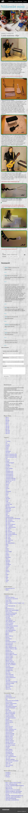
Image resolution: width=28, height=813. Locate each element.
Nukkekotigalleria (9, 658)
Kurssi (7, 495)
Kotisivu (13, 361)
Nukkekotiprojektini (9, 737)
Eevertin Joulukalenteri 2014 (11, 457)
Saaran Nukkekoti (9, 668)
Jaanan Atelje (8, 618)
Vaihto (7, 568)
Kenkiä (7, 487)
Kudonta (7, 492)
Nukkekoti (7, 515)
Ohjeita (7, 544)
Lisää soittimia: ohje (10, 35)
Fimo (6, 458)
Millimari (7, 634)
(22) (7, 420)
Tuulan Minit (8, 684)
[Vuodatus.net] (6, 809)
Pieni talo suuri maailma (10, 745)
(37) (7, 429)
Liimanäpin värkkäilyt (10, 627)
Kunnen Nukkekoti (9, 624)
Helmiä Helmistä (9, 787)
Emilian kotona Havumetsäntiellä (12, 610)
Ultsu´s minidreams (9, 765)
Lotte (6, 316)
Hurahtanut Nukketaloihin (10, 614)
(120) (8, 430)
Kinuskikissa (8, 772)
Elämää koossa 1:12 (10, 608)
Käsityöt (7, 497)
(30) (7, 427)
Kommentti (4, 366)
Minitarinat (8, 640)
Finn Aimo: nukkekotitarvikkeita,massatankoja (15, 785)
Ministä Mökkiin (9, 638)
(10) (7, 426)
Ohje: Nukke (8, 530)
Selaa (16, 1)
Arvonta (7, 448)
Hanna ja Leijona (9, 611)
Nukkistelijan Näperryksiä (10, 663)
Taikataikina (8, 561)
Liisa (6, 275)
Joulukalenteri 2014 (9, 475)
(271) (8, 433)
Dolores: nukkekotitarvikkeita (11, 784)
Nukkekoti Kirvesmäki (10, 653)
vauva (7, 581)
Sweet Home (8, 673)
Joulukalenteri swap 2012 (10, 479)
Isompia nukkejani (9, 468)
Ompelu (7, 545)
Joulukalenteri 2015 (9, 477)
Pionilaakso (8, 776)
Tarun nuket (8, 757)
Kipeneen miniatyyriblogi (10, 713)
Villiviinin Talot (8, 689)
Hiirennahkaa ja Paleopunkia (11, 613)
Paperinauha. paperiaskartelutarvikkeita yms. (14, 795)
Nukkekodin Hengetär (10, 730)
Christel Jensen (9, 601)
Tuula (6, 332)
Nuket (7, 514)
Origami (7, 548)
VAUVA (7, 567)
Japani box (8, 469)
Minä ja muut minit (9, 643)
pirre (6, 307)
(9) (7, 421)
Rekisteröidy (20, 1)
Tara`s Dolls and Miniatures (11, 756)
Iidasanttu (7, 709)
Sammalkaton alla (9, 670)
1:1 (6, 439)
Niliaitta (7, 589)
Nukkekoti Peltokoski (10, 735)
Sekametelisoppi (9, 752)
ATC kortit (7, 444)
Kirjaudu (25, 1)
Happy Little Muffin (9, 704)
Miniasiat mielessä (9, 722)
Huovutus (7, 467)
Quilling (7, 553)
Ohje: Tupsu (8, 537)
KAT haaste (8, 482)
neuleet (7, 577)
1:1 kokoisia (8, 441)
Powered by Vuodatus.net (21, 811)
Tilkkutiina (7, 324)
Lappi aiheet (8, 498)
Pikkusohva (8, 666)
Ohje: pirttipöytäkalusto (10, 543)
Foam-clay (8, 459)
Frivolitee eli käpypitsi (10, 462)
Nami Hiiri (7, 775)
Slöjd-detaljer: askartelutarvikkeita (12, 799)
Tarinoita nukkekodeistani (10, 677)
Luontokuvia (8, 502)
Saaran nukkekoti (9, 749)
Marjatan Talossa (9, 720)
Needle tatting (8, 510)
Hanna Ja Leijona (9, 702)
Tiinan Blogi (8, 680)
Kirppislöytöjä (8, 491)
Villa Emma (8, 687)
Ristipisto (7, 554)
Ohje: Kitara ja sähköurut (12, 256)
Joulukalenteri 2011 (9, 471)
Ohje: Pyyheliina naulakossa (11, 534)
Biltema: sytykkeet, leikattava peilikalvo (13, 782)
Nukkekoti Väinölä (9, 657)
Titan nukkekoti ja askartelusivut (12, 760)
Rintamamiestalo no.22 (10, 588)
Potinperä (7, 747)
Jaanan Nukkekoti (9, 620)
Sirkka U (6, 267)
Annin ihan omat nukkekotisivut (12, 598)
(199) (8, 432)
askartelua (8, 571)
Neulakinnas (8, 511)
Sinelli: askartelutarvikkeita (11, 798)
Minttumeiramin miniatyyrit (11, 641)
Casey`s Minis (8, 694)
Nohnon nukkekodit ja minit (11, 729)
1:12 (6, 442)
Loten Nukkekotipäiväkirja (11, 630)
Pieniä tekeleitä (9, 551)
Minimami (7, 637)
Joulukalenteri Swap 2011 (10, 478)
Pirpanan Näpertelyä (9, 667)
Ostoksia (7, 550)
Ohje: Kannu (8, 522)
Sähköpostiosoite (9, 357)
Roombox (7, 555)
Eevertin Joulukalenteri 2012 (11, 454)
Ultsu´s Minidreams (9, 686)
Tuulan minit (8, 763)
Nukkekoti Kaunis (9, 651)
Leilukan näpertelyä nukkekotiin (12, 625)
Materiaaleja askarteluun (10, 507)
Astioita (7, 449)
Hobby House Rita (9, 788)
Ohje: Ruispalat (9, 535)
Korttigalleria (8, 773)
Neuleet (7, 512)
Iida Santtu (8, 617)
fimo (6, 573)
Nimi (4, 353)
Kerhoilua (7, 488)
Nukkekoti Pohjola (9, 656)
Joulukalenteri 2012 (9, 472)
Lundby (7, 501)
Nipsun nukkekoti (9, 646)
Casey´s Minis (8, 600)
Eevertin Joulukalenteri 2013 (11, 455)
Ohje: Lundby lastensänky (11, 527)
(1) (7, 417)
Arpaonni (7, 447)
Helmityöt (7, 464)
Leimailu (7, 500)
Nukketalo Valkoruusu (10, 661)
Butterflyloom (8, 451)
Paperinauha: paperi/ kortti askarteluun (13, 797)
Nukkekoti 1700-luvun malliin (11, 648)
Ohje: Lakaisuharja (9, 525)
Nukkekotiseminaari (9, 517)
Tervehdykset (8, 564)
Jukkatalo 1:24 (8, 481)
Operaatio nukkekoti (9, 742)
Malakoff (7, 633)
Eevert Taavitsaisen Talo (10, 605)
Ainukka (7, 595)
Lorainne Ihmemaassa (10, 628)
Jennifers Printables (9, 623)
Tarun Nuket (8, 678)
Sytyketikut (8, 560)
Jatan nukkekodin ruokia (10, 621)
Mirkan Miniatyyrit (9, 644)
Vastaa (5, 272)
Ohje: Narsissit (8, 528)
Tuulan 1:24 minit (9, 762)
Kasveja (7, 485)
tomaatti (7, 580)
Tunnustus (8, 565)
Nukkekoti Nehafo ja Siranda (11, 654)
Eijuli (6, 607)
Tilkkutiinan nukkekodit (10, 759)
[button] (13, 1)
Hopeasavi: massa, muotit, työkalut (13, 789)
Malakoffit (7, 719)
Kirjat (7, 490)
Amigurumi (8, 445)
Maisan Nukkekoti (9, 631)
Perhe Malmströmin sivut (10, 743)
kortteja (7, 574)
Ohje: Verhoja (8, 538)
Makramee (8, 505)
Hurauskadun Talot (9, 615)
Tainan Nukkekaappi (9, 674)
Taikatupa (7, 563)
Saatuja (7, 558)
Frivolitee (7, 461)
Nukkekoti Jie (8, 650)
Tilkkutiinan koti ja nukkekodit (11, 681)
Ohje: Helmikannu (9, 520)
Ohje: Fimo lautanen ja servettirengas (13, 518)
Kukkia (7, 494)
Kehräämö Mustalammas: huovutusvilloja (14, 791)
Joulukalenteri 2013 (9, 474)
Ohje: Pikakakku (9, 531)
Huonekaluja (8, 465)
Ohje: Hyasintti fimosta (10, 521)
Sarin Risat (8, 671)
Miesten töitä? (8, 508)
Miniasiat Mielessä (9, 636)
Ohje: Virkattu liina (9, 540)
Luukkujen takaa (9, 504)
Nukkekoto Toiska (9, 660)
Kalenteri (7, 484)
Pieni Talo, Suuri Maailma (11, 664)
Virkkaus (7, 570)
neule (7, 575)
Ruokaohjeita (8, 557)
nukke (7, 578)
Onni (6, 547)
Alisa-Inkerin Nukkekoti (10, 597)
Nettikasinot (10, 1)
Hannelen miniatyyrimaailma (11, 703)
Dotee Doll (8, 452)
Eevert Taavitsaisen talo (10, 697)
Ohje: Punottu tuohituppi (10, 532)
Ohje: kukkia (8, 541)
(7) (7, 419)
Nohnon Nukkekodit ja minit (11, 647)
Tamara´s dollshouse (10, 676)
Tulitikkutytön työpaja (10, 683)
